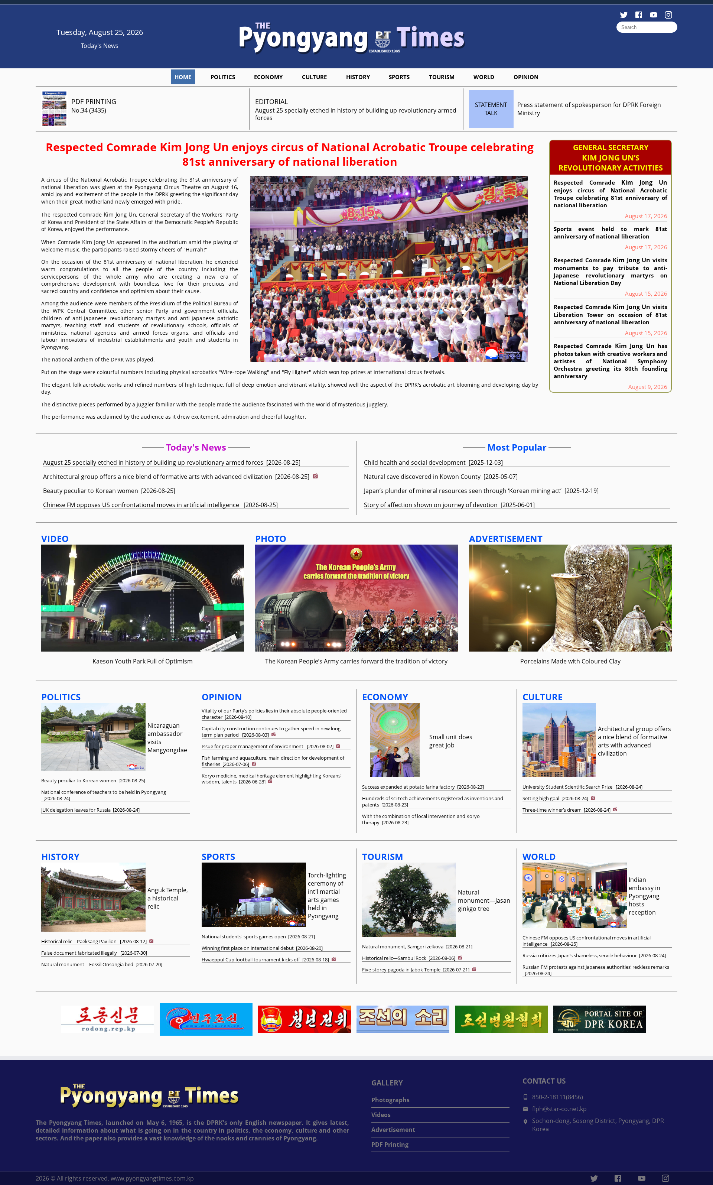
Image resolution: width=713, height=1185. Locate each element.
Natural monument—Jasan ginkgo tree (484, 900)
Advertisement (393, 1130)
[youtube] (642, 1178)
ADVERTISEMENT (506, 538)
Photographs (390, 1100)
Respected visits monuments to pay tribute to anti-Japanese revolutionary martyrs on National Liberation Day (610, 271)
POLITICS (223, 77)
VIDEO (55, 538)
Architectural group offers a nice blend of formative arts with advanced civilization (634, 741)
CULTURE (314, 77)
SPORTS (399, 77)
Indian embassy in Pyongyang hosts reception (644, 896)
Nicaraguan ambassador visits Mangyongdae (167, 737)
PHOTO (270, 538)
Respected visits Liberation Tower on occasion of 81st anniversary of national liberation (610, 314)
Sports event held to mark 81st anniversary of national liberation (610, 232)
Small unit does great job (450, 741)
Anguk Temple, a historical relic (167, 898)
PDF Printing (389, 1144)
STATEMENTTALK (491, 109)
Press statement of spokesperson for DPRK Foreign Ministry (589, 109)
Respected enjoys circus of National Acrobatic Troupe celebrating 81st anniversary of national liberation (290, 154)
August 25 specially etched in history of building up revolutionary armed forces (355, 114)
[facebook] (618, 1178)
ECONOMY (268, 77)
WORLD (483, 77)
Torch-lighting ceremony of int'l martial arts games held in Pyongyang (327, 895)
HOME (183, 77)
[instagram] (665, 1178)
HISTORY (358, 77)
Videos (381, 1115)
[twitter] (594, 1178)
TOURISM (442, 77)
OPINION (526, 77)
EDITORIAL (271, 101)
